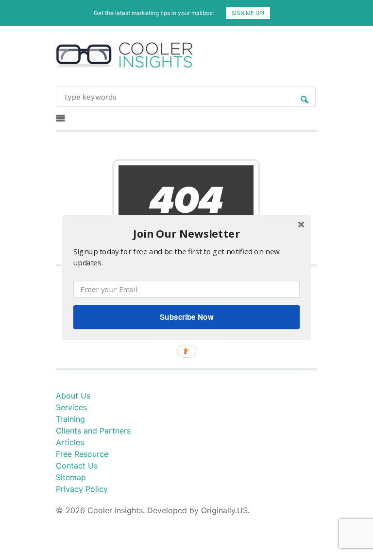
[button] (186, 233)
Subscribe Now (186, 317)
